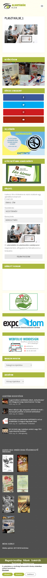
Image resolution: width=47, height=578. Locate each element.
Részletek (5, 570)
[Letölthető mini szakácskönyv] (23, 173)
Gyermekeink (23, 424)
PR (19, 404)
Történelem (31, 424)
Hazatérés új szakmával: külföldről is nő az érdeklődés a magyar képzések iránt (25, 420)
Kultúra (21, 414)
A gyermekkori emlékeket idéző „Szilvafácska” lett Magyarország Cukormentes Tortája (26, 401)
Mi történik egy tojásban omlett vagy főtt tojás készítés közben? (25, 430)
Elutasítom (19, 574)
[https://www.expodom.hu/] (23, 323)
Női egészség (23, 433)
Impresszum (28, 563)
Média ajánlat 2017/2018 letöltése (15, 548)
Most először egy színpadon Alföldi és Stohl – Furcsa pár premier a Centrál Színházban (26, 411)
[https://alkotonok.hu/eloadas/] (23, 155)
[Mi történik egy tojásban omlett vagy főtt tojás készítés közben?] (5, 430)
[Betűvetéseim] (23, 74)
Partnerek (16, 563)
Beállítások (30, 574)
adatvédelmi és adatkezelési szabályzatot (23, 245)
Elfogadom (7, 574)
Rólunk (26, 560)
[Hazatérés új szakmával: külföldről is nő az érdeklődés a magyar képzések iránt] (5, 421)
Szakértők (36, 560)
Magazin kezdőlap (13, 560)
